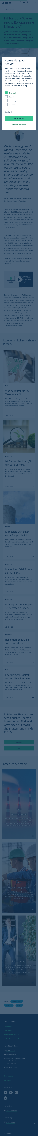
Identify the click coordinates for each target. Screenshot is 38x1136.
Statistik (11, 97)
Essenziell (12, 93)
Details (7, 112)
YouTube (12, 105)
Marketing (12, 101)
